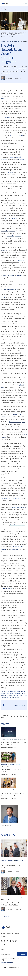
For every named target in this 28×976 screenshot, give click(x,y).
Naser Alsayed (4, 774)
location (21, 160)
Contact (3, 936)
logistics (12, 157)
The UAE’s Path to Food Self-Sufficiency (11, 770)
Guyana (19, 275)
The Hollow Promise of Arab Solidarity (11, 866)
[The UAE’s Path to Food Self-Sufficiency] (8, 757)
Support (10, 933)
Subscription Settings (7, 963)
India (5, 218)
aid (13, 547)
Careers (17, 933)
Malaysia (21, 260)
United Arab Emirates (13, 41)
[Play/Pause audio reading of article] (4, 705)
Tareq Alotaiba (9, 78)
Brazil (12, 275)
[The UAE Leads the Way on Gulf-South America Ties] (8, 783)
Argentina (5, 275)
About (3, 933)
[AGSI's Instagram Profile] (13, 941)
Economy (3, 41)
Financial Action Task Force (10, 498)
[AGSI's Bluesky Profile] (16, 941)
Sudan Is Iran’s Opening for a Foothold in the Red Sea (11, 904)
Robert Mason (4, 798)
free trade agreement (8, 231)
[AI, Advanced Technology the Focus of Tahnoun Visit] (8, 732)
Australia (4, 250)
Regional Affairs (11, 790)
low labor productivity (17, 525)
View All (7, 916)
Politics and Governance (7, 860)
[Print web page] (26, 716)
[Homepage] (4, 3)
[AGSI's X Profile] (2, 941)
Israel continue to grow (17, 422)
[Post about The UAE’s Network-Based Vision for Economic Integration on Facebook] (21, 716)
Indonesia (14, 218)
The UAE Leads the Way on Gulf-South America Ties (12, 794)
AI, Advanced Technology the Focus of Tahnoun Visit (13, 743)
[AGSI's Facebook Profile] (5, 941)
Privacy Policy (4, 944)
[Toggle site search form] (22, 3)
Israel (2, 238)
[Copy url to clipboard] (12, 716)
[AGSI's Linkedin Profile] (10, 941)
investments (14, 549)
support (3, 98)
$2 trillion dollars (6, 588)
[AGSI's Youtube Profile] (7, 941)
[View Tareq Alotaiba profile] (3, 78)
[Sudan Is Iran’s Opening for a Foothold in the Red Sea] (14, 886)
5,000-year (9, 172)
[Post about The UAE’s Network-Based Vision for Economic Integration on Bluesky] (23, 716)
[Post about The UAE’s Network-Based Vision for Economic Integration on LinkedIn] (15, 716)
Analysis (5, 9)
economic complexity (19, 507)
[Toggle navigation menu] (26, 3)
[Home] (14, 927)
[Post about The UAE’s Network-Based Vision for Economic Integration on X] (18, 716)
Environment (4, 764)
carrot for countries (16, 135)
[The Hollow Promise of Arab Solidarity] (14, 848)
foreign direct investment (9, 289)
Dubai (3, 297)
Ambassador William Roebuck (8, 747)
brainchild (7, 118)
